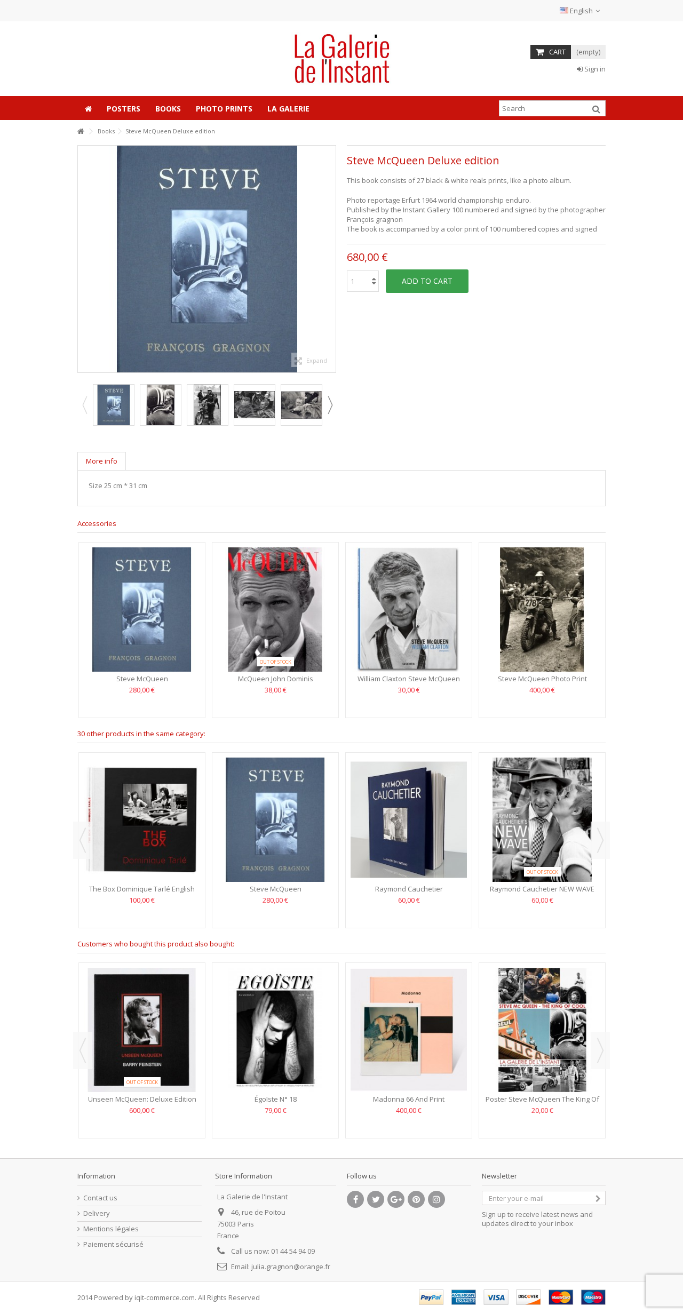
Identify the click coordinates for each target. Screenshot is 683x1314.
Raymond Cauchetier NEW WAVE (542, 889)
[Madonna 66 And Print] (409, 1030)
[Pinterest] (416, 1199)
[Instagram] (436, 1199)
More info (101, 461)
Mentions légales (111, 1228)
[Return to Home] (80, 131)
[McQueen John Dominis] (275, 609)
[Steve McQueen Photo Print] (542, 609)
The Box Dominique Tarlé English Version (142, 893)
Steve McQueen (142, 678)
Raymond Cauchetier (409, 889)
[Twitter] (375, 1199)
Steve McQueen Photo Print (542, 678)
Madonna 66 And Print (408, 1099)
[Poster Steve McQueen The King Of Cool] (542, 1030)
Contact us (100, 1197)
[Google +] (395, 1199)
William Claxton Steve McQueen (409, 678)
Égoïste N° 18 (276, 1099)
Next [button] (330, 259)
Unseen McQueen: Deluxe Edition (142, 1099)
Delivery (96, 1213)
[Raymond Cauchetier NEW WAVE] (542, 820)
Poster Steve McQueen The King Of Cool (542, 1103)
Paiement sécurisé (113, 1244)
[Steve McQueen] (113, 405)
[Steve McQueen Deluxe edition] (160, 405)
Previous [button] (83, 259)
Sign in (594, 69)
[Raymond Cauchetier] (409, 820)
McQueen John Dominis (275, 678)
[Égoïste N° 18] (275, 1030)
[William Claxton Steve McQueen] (409, 609)
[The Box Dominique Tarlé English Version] (142, 820)
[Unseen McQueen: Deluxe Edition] (142, 1030)
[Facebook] (355, 1199)
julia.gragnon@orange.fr (290, 1266)
